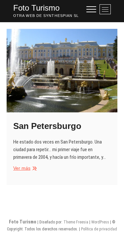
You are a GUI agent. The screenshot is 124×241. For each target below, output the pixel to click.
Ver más (24, 168)
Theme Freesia (75, 222)
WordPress (100, 222)
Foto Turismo (36, 7)
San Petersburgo (47, 126)
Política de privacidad (99, 229)
